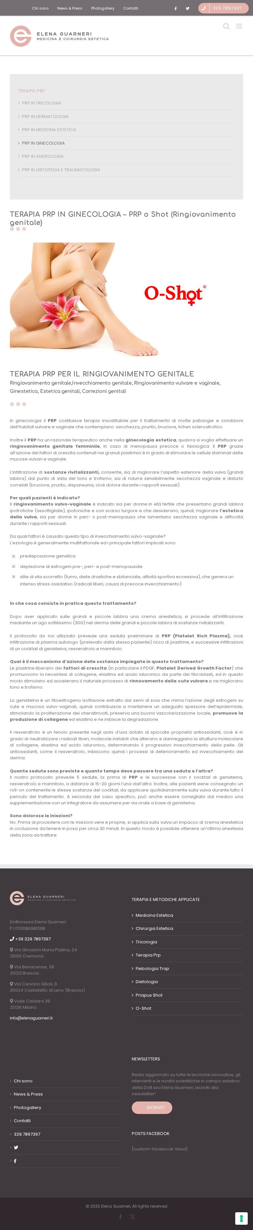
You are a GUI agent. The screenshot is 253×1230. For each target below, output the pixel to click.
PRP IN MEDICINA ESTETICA (49, 130)
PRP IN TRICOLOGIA (41, 103)
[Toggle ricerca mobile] (226, 26)
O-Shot (143, 1008)
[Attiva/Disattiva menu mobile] (239, 26)
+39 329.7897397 (32, 939)
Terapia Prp (148, 955)
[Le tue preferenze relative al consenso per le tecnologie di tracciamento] (241, 1218)
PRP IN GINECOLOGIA (43, 143)
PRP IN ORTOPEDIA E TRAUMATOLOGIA (61, 170)
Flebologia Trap (152, 968)
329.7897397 (27, 1134)
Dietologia (147, 982)
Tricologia (146, 942)
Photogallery (27, 1107)
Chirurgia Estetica (154, 928)
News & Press (28, 1094)
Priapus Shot (149, 995)
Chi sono (23, 1081)
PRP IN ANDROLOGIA (43, 156)
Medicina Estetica (154, 915)
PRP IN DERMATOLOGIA (45, 116)
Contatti (22, 1121)
